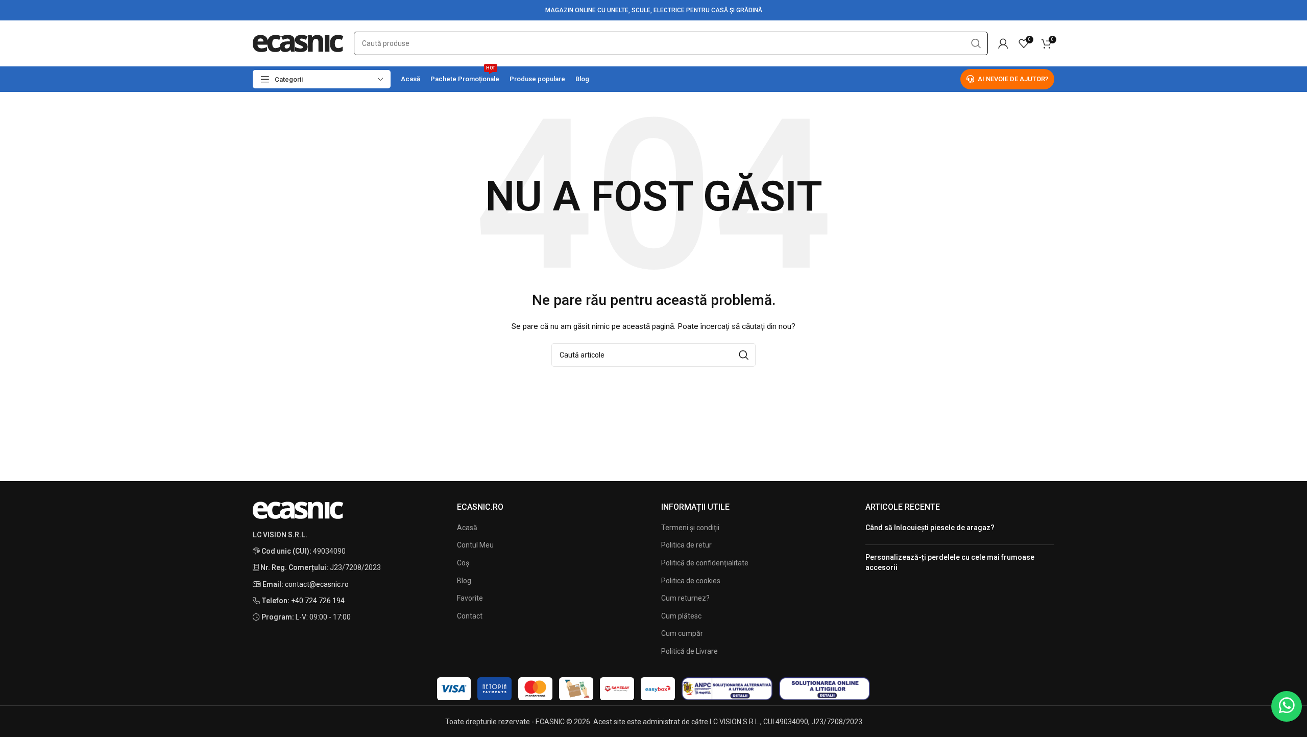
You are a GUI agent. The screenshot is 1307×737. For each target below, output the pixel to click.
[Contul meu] (1003, 43)
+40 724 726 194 (318, 601)
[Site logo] (298, 43)
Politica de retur (686, 545)
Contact (469, 616)
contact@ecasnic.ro (317, 584)
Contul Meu (475, 545)
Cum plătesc (681, 616)
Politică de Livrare (689, 651)
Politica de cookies (690, 581)
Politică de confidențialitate (704, 563)
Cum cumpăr (682, 633)
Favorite (470, 598)
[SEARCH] (976, 43)
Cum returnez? (685, 598)
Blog (464, 581)
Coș (463, 563)
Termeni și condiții (690, 528)
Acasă (467, 528)
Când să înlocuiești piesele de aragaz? (930, 528)
